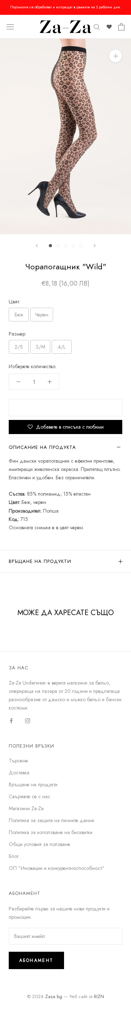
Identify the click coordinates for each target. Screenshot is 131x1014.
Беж (19, 314)
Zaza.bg (53, 996)
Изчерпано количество (65, 407)
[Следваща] (95, 245)
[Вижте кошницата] (121, 26)
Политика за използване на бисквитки (50, 832)
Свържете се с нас (29, 796)
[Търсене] (97, 27)
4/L (62, 346)
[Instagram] (27, 720)
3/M (40, 346)
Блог (14, 856)
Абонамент (36, 960)
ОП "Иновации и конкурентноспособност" (56, 868)
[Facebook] (11, 720)
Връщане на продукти (40, 561)
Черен (41, 314)
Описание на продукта (42, 447)
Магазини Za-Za (26, 808)
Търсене (18, 760)
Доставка (19, 772)
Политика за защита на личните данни (51, 820)
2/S (19, 346)
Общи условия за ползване (39, 844)
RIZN (99, 996)
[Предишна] (37, 245)
